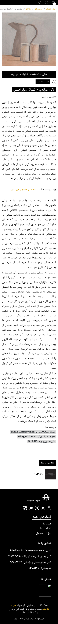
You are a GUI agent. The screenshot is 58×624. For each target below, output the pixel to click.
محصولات (38, 9)
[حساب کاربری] (46, 2)
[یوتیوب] (31, 508)
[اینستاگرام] (49, 508)
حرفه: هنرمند (51, 9)
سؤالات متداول (43, 533)
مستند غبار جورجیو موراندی (25, 190)
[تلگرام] (37, 508)
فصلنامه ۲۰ (43, 82)
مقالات (28, 9)
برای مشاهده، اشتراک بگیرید (29, 74)
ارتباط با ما (45, 529)
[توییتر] (43, 508)
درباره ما (47, 524)
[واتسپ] (25, 508)
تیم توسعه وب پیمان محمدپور (29, 618)
